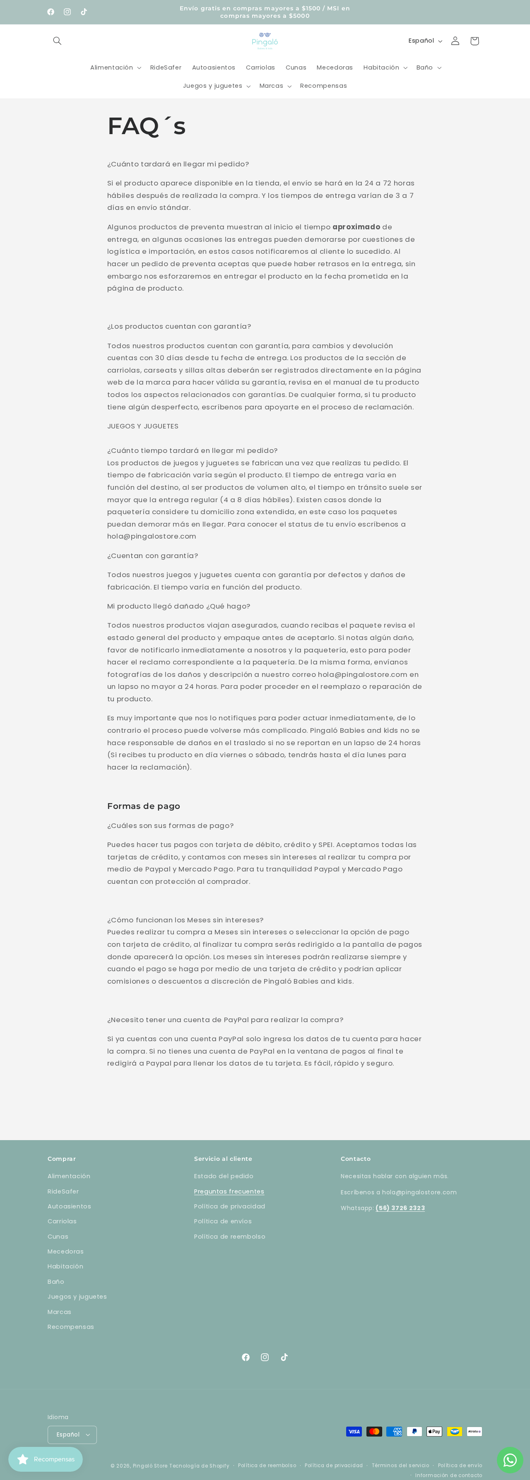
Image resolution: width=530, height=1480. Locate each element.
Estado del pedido (224, 1176)
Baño (56, 1282)
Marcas (60, 1312)
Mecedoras (66, 1251)
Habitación (65, 1267)
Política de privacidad (229, 1206)
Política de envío (460, 1465)
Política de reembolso (229, 1236)
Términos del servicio (400, 1465)
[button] (57, 41)
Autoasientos (70, 1206)
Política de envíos (223, 1222)
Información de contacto (448, 1475)
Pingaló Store (150, 1465)
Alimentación (69, 1176)
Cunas (58, 1236)
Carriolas (62, 1222)
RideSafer (63, 1191)
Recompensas (71, 1327)
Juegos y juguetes (77, 1296)
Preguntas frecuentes (229, 1191)
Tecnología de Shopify (199, 1465)
